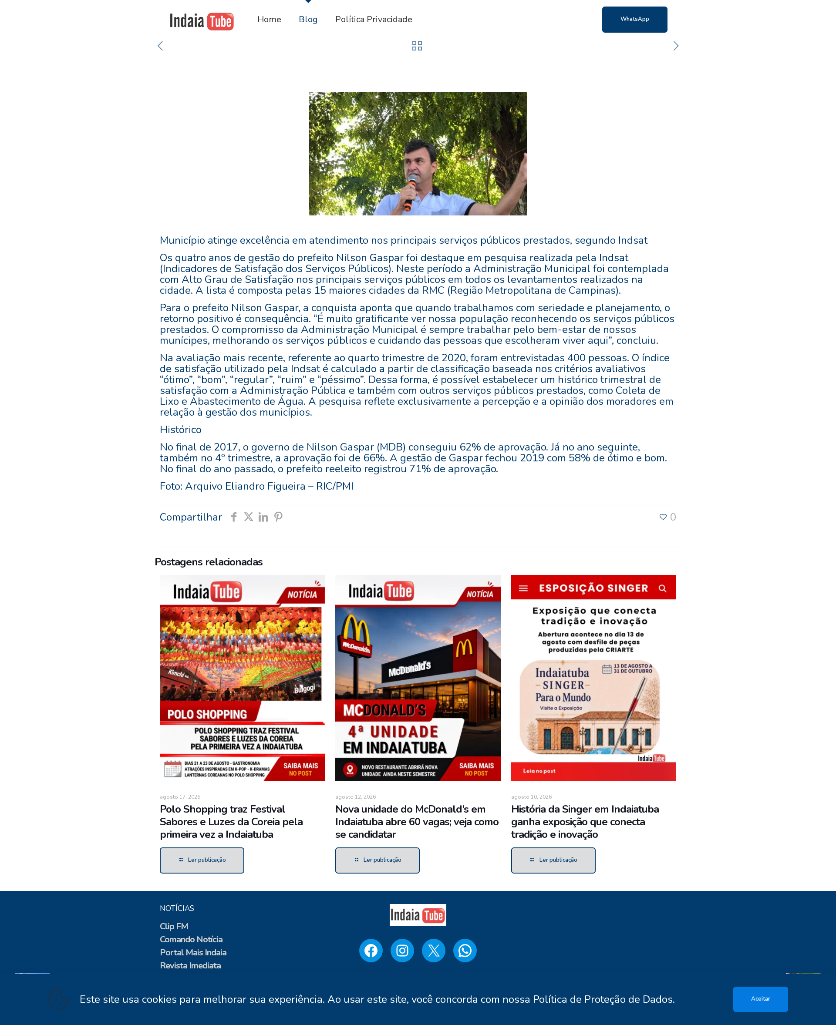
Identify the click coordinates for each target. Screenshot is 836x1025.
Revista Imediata (190, 965)
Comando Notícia (191, 939)
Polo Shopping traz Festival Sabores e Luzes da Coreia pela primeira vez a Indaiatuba (231, 821)
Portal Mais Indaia (193, 952)
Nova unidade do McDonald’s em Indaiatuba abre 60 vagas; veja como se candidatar (417, 821)
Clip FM (174, 926)
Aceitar (760, 999)
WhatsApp (634, 19)
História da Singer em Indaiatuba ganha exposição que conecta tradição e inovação (585, 821)
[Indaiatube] (202, 19)
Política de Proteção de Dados (603, 999)
